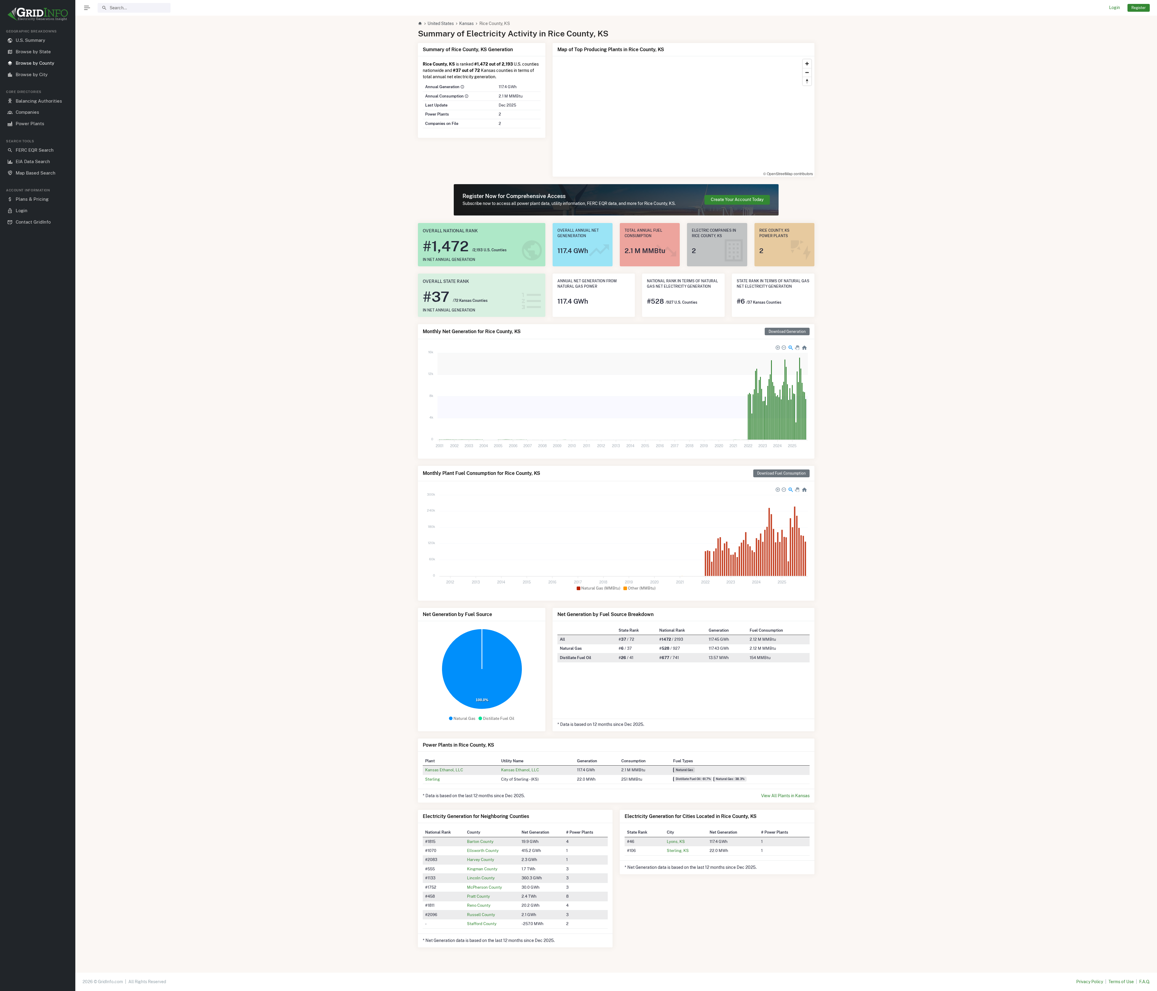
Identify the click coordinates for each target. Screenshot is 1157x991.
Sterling (432, 779)
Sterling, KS (678, 850)
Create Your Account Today (737, 199)
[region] (37, 505)
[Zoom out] (807, 72)
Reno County (479, 905)
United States (441, 23)
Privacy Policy (1089, 981)
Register (1138, 7)
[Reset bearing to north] (807, 81)
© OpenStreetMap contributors (788, 173)
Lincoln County (481, 877)
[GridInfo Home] (420, 23)
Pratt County (478, 896)
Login (1114, 7)
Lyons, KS (676, 841)
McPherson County (484, 887)
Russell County (481, 914)
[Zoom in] (807, 63)
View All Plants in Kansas (785, 795)
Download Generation (787, 331)
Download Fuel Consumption (781, 473)
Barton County (480, 841)
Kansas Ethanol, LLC (444, 769)
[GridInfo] (38, 13)
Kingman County (482, 868)
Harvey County (480, 859)
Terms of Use (1121, 981)
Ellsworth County (483, 850)
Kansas (466, 23)
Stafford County (482, 923)
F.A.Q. (1144, 981)
